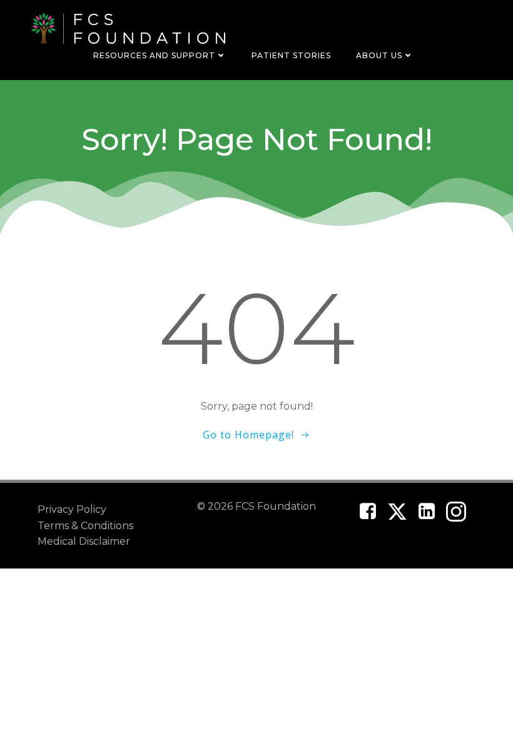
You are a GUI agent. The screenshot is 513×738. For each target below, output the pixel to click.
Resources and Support (154, 55)
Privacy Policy (72, 509)
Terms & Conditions (85, 526)
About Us (379, 55)
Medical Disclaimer (84, 541)
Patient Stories (291, 55)
